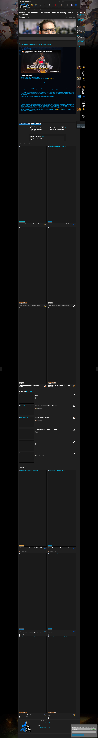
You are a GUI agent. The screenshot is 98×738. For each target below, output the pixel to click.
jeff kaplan (38, 123)
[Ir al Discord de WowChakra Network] (28, 1)
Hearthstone (21, 221)
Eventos (20, 303)
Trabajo (56, 722)
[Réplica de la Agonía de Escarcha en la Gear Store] (62, 508)
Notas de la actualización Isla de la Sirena (81, 34)
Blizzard (49, 221)
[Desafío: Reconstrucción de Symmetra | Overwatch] (33, 345)
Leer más (92, 727)
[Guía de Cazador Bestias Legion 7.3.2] (79, 78)
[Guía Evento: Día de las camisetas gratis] (79, 87)
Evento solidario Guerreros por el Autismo (30, 305)
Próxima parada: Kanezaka (42, 417)
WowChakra (21, 628)
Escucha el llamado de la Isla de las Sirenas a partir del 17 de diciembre (81, 28)
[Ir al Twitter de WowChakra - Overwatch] (22, 1)
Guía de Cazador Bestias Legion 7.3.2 (83, 82)
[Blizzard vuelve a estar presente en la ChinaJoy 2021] (62, 184)
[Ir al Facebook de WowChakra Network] (20, 1)
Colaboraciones (51, 722)
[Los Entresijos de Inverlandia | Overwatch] (62, 265)
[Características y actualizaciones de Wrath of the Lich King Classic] (79, 67)
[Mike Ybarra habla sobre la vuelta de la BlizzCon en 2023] (62, 591)
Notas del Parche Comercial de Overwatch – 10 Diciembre (50, 453)
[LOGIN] (78, 1)
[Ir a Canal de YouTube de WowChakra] (26, 1)
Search (76, 2)
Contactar (47, 722)
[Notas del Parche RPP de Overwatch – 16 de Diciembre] (26, 446)
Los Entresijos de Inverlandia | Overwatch (58, 305)
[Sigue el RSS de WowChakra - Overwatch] (30, 1)
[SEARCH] (60, 1)
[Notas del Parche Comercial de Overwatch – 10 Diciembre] (26, 457)
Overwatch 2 (50, 302)
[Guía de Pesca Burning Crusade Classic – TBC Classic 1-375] (79, 109)
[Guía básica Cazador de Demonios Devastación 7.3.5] (62, 674)
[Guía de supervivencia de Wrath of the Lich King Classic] (33, 508)
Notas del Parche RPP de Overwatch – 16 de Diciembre (49, 441)
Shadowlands (50, 383)
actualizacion (22, 123)
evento (32, 123)
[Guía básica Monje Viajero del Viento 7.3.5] (33, 674)
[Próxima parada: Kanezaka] (26, 422)
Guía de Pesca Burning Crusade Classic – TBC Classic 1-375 (83, 114)
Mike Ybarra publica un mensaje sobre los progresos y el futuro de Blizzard (84, 102)
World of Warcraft (23, 302)
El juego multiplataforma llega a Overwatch (46, 405)
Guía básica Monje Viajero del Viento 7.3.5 (30, 714)
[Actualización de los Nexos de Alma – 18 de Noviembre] (62, 345)
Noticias (20, 222)
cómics (28, 123)
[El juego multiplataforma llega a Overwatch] (26, 410)
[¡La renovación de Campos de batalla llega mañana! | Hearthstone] (33, 184)
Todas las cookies (78, 735)
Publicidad (50, 727)
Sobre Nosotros (42, 722)
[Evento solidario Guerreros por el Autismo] (33, 265)
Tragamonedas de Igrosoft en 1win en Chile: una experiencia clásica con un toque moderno (31, 631)
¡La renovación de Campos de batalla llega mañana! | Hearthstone (30, 224)
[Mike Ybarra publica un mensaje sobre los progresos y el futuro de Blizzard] (79, 96)
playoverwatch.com (51, 78)
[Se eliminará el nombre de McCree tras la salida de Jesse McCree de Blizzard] (26, 398)
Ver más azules (80, 47)
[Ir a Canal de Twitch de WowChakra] (24, 1)
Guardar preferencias (90, 735)
